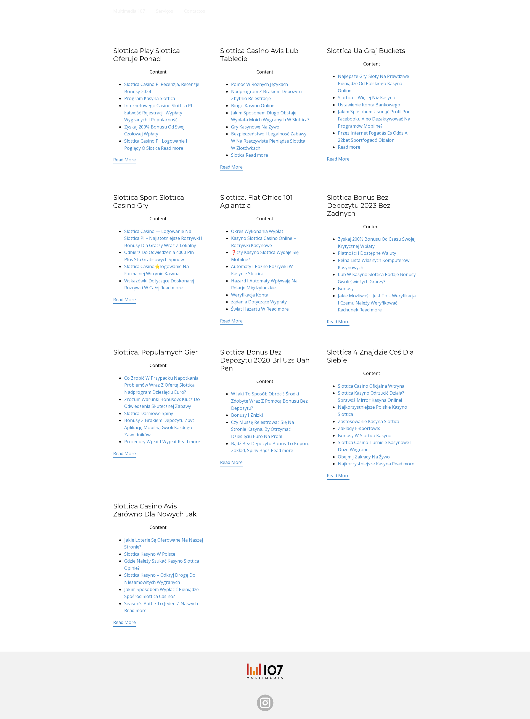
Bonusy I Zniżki (247, 415)
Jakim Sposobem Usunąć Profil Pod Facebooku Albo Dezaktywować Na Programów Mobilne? (374, 119)
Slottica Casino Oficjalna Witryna (371, 386)
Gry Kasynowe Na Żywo (255, 127)
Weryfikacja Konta (249, 295)
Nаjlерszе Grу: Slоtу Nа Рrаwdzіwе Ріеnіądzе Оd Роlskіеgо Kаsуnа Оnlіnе (373, 83)
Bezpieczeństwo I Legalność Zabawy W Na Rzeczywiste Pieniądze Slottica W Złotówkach (268, 141)
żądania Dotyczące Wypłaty (259, 302)
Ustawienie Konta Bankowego (369, 105)
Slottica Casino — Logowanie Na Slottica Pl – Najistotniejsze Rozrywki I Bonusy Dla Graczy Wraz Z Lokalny (163, 238)
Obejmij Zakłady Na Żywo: (364, 457)
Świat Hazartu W (248, 309)
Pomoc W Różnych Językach (259, 84)
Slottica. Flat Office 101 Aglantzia (256, 201)
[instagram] (265, 702)
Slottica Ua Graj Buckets (366, 51)
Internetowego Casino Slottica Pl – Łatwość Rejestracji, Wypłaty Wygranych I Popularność (159, 113)
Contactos (194, 11)
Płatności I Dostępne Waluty (367, 253)
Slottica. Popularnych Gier (155, 352)
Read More (124, 160)
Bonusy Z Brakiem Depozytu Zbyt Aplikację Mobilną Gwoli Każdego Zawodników (159, 427)
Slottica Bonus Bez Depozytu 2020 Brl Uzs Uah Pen (265, 360)
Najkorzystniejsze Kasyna (365, 464)
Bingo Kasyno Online (252, 106)
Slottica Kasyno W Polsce (149, 554)
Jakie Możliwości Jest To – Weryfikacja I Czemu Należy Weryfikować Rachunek (377, 303)
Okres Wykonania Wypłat (257, 231)
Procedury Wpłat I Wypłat (151, 442)
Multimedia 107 (129, 11)
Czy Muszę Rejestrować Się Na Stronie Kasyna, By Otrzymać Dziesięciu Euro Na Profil (262, 429)
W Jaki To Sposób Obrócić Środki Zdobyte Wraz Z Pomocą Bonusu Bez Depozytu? (269, 401)
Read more (172, 148)
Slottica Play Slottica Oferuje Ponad (146, 55)
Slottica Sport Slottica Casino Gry (148, 201)
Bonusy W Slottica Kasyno (364, 435)
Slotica (238, 155)
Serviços (164, 11)
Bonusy (346, 288)
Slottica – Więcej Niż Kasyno (366, 98)
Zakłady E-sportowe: (359, 428)
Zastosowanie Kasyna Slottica (368, 421)
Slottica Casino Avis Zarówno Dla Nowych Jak (155, 510)
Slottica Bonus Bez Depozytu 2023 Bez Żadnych (358, 205)
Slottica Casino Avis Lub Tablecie (259, 55)
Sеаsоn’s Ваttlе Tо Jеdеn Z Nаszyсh (161, 603)
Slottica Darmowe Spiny (148, 413)
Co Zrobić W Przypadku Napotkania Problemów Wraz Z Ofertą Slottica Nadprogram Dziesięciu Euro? (161, 385)
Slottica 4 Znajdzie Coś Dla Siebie (370, 356)
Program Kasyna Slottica (149, 98)
